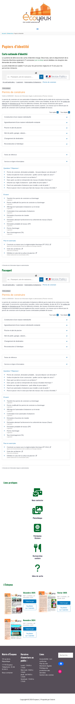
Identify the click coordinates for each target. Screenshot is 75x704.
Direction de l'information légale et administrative (16, 265)
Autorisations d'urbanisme (33, 82)
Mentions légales (45, 666)
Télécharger (29, 601)
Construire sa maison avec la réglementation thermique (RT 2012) (28, 244)
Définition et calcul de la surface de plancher (21, 253)
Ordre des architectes (14, 249)
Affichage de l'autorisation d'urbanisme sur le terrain (23, 207)
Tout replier (53, 112)
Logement (19, 82)
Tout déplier (64, 112)
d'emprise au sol (15, 103)
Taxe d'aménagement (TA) (15, 232)
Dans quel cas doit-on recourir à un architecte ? (22, 177)
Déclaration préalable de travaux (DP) (19, 224)
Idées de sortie (37, 576)
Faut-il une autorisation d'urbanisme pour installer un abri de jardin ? (28, 185)
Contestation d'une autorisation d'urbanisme (21, 211)
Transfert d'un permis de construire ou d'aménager (23, 198)
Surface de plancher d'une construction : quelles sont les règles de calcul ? (30, 175)
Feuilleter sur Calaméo (29, 607)
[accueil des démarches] (36, 72)
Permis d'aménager (13, 228)
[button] (36, 117)
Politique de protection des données (44, 670)
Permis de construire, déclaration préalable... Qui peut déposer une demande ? (32, 172)
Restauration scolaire (37, 557)
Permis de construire (49, 82)
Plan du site (43, 664)
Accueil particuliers (9, 82)
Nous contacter (37, 500)
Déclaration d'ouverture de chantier (18, 215)
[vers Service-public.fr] (56, 77)
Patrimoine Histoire (37, 537)
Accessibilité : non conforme (45, 660)
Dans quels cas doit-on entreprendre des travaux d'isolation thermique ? (29, 180)
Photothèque (37, 518)
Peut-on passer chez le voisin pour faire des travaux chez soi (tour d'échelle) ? (32, 188)
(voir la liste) (39, 60)
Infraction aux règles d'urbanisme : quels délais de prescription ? (27, 182)
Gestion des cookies (46, 675)
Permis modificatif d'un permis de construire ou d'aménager (26, 202)
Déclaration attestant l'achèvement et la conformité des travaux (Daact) (29, 220)
